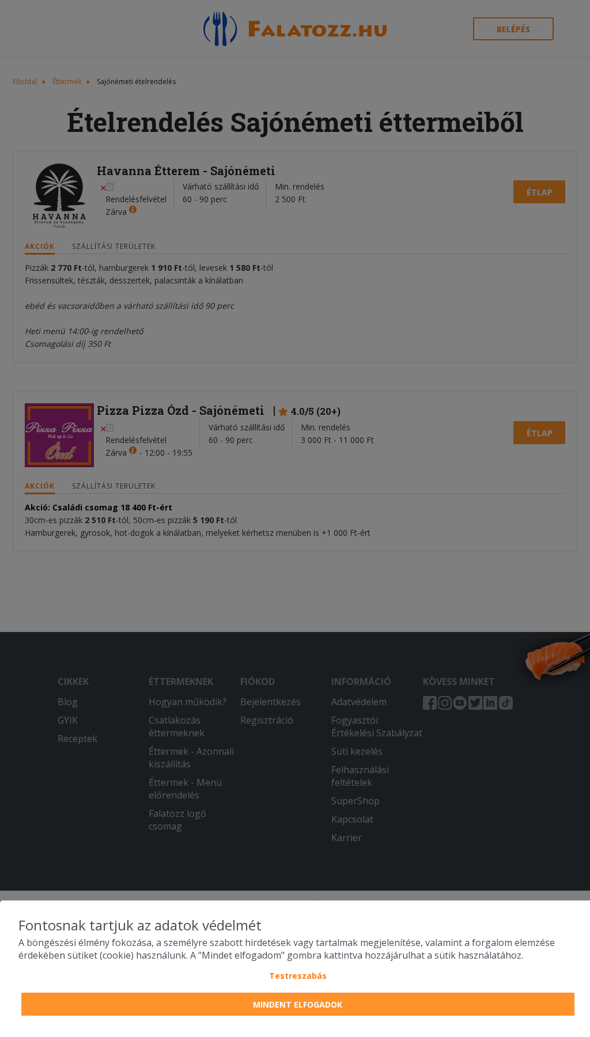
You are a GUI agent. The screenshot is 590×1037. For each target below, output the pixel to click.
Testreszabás (298, 975)
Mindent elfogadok (297, 1004)
